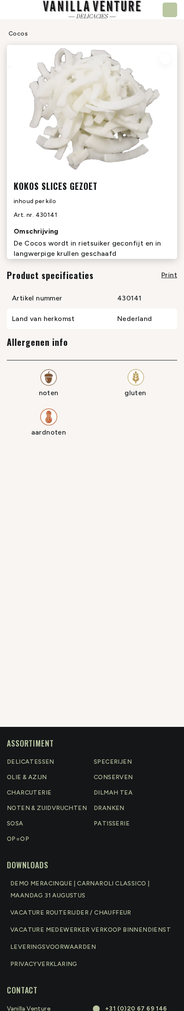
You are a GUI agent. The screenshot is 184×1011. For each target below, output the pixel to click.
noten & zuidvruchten (47, 808)
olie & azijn (27, 777)
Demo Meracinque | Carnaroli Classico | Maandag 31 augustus (79, 889)
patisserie (112, 823)
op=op (18, 839)
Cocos (18, 33)
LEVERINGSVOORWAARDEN (53, 947)
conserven (113, 777)
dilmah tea (113, 792)
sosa (15, 823)
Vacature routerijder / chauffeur (70, 912)
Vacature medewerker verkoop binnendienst (90, 929)
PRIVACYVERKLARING (43, 964)
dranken (109, 808)
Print (169, 275)
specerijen (113, 761)
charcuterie (29, 792)
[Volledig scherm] (165, 59)
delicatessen (30, 761)
